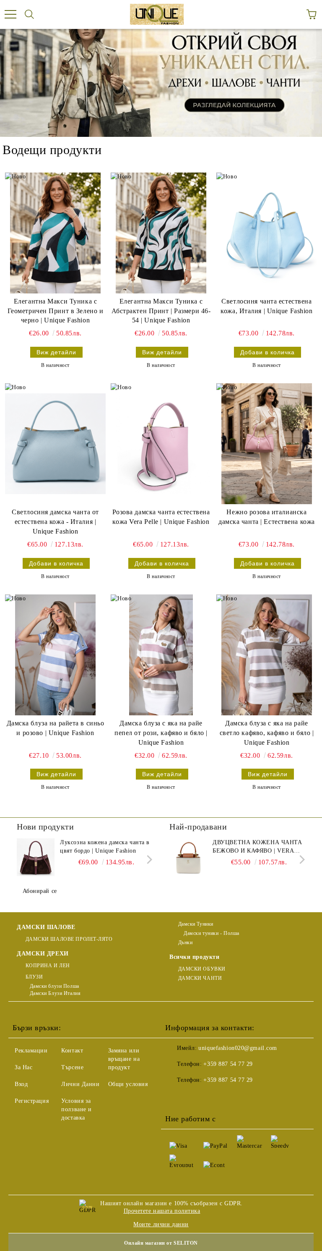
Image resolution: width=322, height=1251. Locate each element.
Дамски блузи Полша (54, 986)
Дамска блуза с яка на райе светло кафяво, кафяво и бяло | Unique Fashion (267, 733)
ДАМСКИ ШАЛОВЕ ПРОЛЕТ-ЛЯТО (69, 939)
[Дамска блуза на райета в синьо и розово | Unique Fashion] (55, 654)
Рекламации (31, 1050)
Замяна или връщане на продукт (124, 1058)
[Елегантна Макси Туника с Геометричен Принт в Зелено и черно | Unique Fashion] (55, 233)
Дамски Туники (195, 924)
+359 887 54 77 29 (228, 1064)
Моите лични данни (161, 1224)
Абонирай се (40, 891)
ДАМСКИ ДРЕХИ (43, 953)
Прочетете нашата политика (162, 1211)
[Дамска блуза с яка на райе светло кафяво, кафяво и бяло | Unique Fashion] (266, 654)
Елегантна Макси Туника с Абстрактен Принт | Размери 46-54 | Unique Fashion (161, 311)
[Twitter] (194, 1097)
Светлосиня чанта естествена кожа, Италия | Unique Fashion (266, 306)
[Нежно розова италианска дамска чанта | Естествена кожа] (266, 443)
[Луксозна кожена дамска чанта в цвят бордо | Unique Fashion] (36, 857)
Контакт (72, 1050)
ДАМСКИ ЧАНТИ (200, 978)
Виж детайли (56, 352)
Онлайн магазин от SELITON (161, 1243)
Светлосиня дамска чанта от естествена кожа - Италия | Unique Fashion (55, 521)
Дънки (185, 942)
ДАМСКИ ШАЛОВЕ (46, 927)
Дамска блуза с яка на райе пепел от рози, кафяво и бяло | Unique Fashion (161, 733)
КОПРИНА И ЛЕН (48, 965)
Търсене (72, 1067)
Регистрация (32, 1101)
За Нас (23, 1067)
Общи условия (128, 1084)
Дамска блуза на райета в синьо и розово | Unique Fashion (55, 728)
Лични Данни (80, 1084)
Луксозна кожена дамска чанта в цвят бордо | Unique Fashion (105, 846)
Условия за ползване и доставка (76, 1109)
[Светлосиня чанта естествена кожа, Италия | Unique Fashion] (266, 233)
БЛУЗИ (34, 977)
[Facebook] (176, 1097)
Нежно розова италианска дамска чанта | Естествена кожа (266, 516)
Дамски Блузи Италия (55, 993)
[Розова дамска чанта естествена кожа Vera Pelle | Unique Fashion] (161, 443)
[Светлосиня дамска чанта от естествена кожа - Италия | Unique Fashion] (55, 443)
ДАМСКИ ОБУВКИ (202, 969)
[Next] (147, 859)
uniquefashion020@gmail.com (237, 1048)
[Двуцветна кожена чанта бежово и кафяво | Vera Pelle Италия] (188, 857)
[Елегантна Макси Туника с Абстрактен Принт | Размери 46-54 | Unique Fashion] (161, 233)
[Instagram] (213, 1097)
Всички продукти (194, 957)
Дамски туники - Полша (210, 933)
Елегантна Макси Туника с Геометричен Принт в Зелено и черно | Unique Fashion (56, 311)
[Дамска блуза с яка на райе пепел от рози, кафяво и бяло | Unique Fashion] (161, 654)
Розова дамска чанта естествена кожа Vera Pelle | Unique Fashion (161, 516)
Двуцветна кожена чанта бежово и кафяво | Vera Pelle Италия (257, 847)
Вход (21, 1084)
